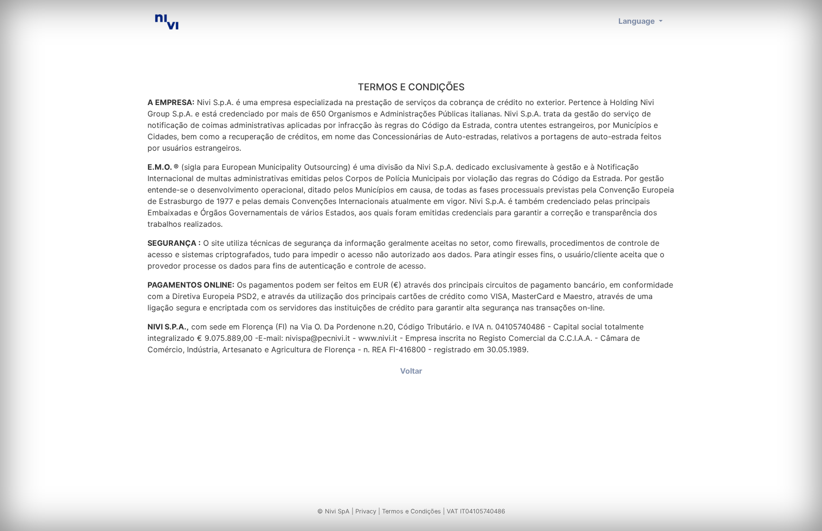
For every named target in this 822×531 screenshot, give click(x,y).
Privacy (365, 511)
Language (637, 21)
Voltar (411, 371)
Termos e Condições (411, 511)
